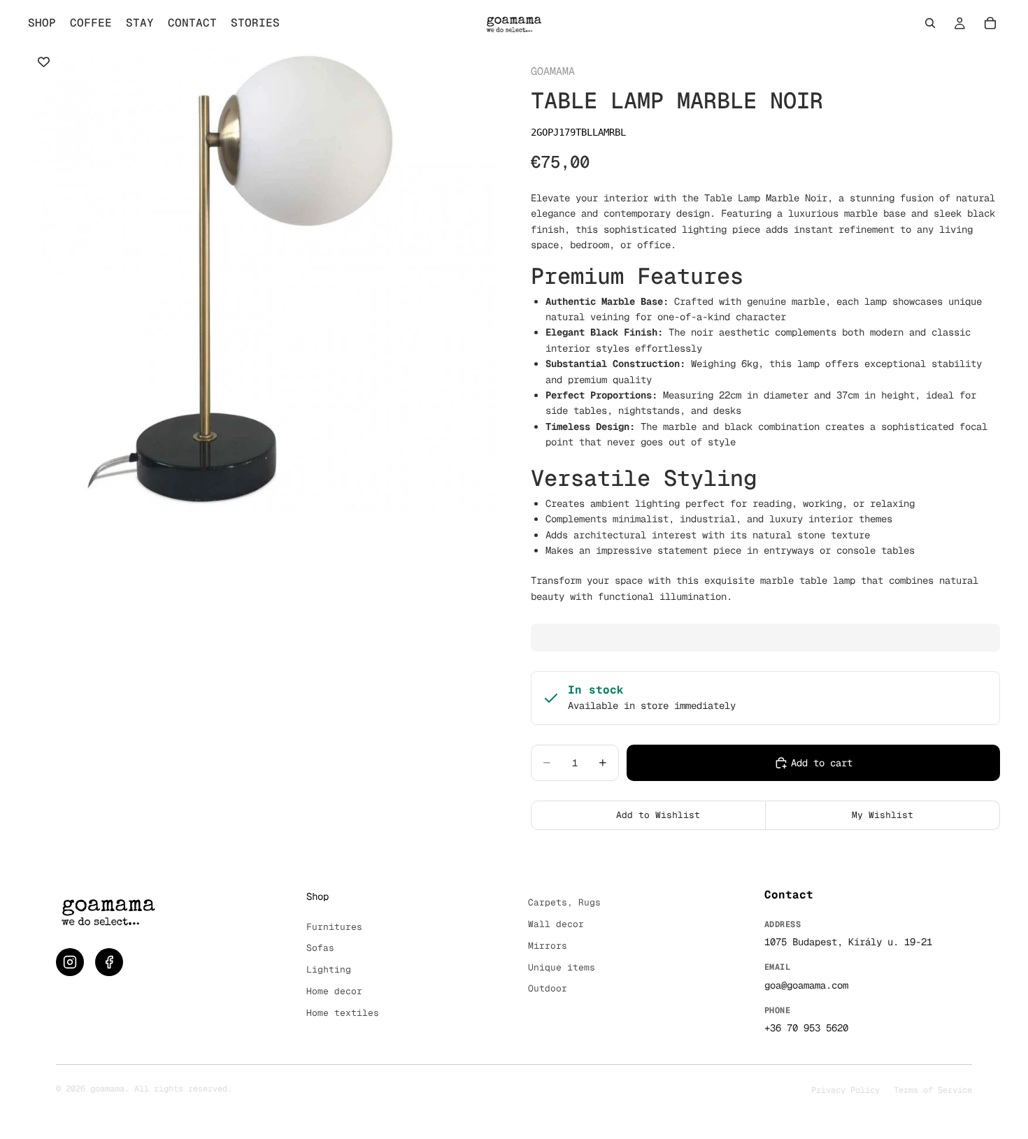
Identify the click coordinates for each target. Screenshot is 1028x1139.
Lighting (328, 969)
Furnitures (334, 927)
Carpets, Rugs (564, 902)
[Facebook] (109, 962)
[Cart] (990, 23)
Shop (317, 896)
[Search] (930, 23)
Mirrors (547, 946)
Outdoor (547, 988)
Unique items (561, 967)
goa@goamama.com (806, 985)
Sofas (320, 948)
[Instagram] (70, 962)
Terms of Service (933, 1090)
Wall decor (556, 924)
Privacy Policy (845, 1090)
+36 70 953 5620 (806, 1028)
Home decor (334, 991)
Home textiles (342, 1013)
